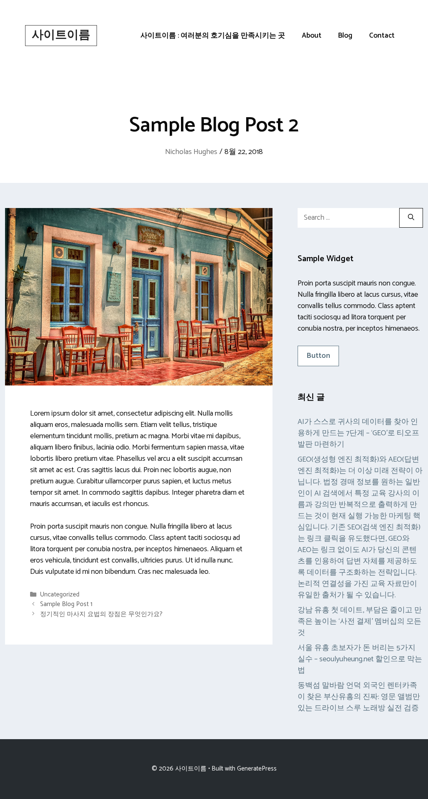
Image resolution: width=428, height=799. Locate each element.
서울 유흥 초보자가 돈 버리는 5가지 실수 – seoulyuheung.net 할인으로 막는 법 (360, 659)
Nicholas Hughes (191, 152)
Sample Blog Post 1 (66, 604)
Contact (382, 35)
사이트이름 (61, 35)
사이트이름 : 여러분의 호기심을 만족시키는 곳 (212, 35)
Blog (345, 35)
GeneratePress (257, 768)
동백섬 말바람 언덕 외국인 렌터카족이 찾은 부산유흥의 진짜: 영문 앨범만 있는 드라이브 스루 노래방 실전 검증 (359, 696)
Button (318, 355)
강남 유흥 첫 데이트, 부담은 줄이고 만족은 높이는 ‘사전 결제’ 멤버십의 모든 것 (360, 621)
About (311, 35)
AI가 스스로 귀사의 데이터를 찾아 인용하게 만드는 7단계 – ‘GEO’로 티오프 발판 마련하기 (358, 433)
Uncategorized (59, 594)
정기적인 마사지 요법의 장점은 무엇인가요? (101, 614)
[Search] (411, 218)
